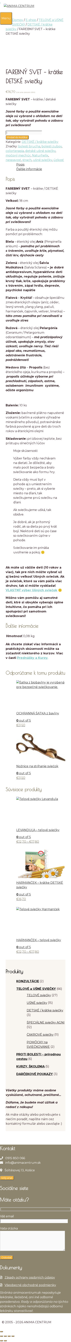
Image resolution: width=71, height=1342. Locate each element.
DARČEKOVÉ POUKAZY (34, 1074)
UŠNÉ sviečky (37, 1003)
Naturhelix (40, 155)
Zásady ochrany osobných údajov (30, 1277)
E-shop (31, 20)
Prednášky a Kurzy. (32, 658)
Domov (17, 20)
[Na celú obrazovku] (5, 1336)
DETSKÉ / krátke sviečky (40, 142)
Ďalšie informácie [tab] (29, 169)
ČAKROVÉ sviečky (40, 1034)
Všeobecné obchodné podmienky (30, 1285)
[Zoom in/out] (1, 1336)
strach (27, 160)
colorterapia (15, 151)
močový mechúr (18, 155)
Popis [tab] (20, 164)
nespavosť (13, 160)
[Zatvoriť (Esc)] (12, 1336)
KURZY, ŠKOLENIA (30, 1066)
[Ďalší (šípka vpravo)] (5, 1340)
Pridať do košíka (17, 137)
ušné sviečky (42, 160)
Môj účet (7, 1177)
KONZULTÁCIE (27, 981)
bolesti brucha (29, 146)
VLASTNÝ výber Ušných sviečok (31, 590)
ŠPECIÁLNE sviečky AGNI (46, 1022)
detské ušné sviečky (40, 151)
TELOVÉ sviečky (39, 995)
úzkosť (58, 160)
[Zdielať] (9, 1336)
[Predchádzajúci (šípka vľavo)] (1, 1340)
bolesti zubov (51, 146)
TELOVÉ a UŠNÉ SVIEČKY (36, 989)
